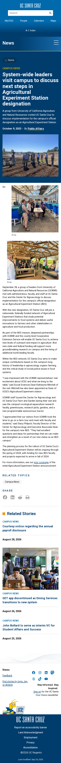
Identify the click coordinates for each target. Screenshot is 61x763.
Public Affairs (36, 128)
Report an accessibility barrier (30, 727)
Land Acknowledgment (30, 732)
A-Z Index (31, 30)
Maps (53, 20)
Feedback (7, 675)
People (23, 20)
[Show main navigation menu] (56, 42)
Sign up (37, 691)
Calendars (39, 20)
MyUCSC (9, 20)
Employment (30, 737)
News (8, 43)
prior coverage (41, 462)
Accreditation (30, 747)
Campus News (12, 482)
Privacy (30, 742)
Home (11, 60)
